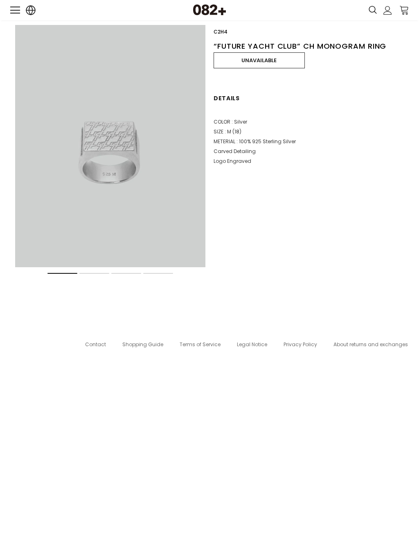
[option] (110, 146)
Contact (95, 344)
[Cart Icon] (404, 10)
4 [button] (158, 273)
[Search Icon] (373, 10)
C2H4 (221, 31)
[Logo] (209, 10)
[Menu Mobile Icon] (15, 10)
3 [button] (126, 273)
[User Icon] (387, 10)
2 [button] (94, 273)
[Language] (31, 10)
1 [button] (62, 273)
